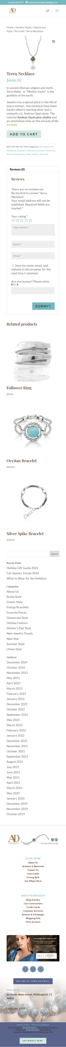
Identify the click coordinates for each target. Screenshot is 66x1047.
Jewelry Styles (23, 27)
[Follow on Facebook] (25, 969)
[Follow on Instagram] (40, 969)
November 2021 (17, 746)
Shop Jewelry (33, 900)
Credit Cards (33, 907)
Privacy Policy (23, 1025)
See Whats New (33, 881)
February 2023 (16, 693)
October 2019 (16, 814)
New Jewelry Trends (20, 633)
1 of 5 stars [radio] (13, 220)
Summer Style (16, 644)
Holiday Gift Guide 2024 (22, 568)
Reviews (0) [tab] (17, 169)
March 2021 (14, 788)
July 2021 (13, 767)
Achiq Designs (32, 1030)
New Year (13, 638)
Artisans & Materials (33, 866)
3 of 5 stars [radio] (22, 220)
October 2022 (16, 709)
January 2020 (15, 798)
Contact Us (33, 870)
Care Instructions (33, 903)
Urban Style (14, 649)
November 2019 (17, 809)
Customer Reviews (33, 911)
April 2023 (13, 683)
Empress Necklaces (46, 150)
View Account (33, 922)
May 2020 (13, 793)
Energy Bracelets (18, 607)
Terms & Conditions (40, 1025)
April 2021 (13, 782)
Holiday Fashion (17, 623)
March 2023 (14, 688)
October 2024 (16, 667)
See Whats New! (33, 1041)
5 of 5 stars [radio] (30, 220)
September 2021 (17, 756)
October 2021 (16, 751)
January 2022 (15, 735)
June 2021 (13, 772)
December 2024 (17, 662)
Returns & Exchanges (33, 914)
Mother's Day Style (19, 628)
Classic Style (15, 602)
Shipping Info (33, 918)
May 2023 (13, 678)
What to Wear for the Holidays (26, 578)
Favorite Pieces (17, 612)
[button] (53, 41)
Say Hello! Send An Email (33, 981)
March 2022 (14, 725)
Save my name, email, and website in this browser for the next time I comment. (31, 269)
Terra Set (19, 31)
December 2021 (17, 741)
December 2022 (17, 704)
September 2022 (17, 714)
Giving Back (33, 877)
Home (10, 27)
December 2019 (17, 803)
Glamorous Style (17, 617)
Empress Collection (26, 150)
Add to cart (24, 134)
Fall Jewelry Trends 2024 (23, 573)
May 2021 (13, 777)
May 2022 (13, 720)
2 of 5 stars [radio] (17, 220)
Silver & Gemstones (16, 154)
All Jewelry (44, 146)
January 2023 (15, 699)
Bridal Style (14, 596)
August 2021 (15, 761)
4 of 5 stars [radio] (26, 220)
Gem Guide (33, 873)
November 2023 (17, 672)
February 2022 (16, 730)
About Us (13, 591)
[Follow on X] (33, 969)
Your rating (19, 216)
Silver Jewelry (32, 154)
